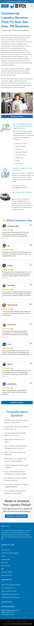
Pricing (3, 556)
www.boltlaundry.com (8, 614)
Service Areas (5, 565)
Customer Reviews (7, 572)
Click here (15, 173)
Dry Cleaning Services (8, 588)
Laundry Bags (5, 559)
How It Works (5, 550)
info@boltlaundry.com (12, 610)
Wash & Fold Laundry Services (10, 584)
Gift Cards (4, 562)
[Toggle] (2, 420)
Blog (2, 569)
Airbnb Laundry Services (9, 591)
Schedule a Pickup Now (16, 516)
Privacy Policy (11, 621)
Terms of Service (22, 621)
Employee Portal (6, 575)
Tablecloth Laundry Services (10, 594)
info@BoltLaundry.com (21, 187)
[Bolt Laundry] (18, 6)
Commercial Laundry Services (10, 597)
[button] (32, 6)
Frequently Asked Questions (10, 553)
